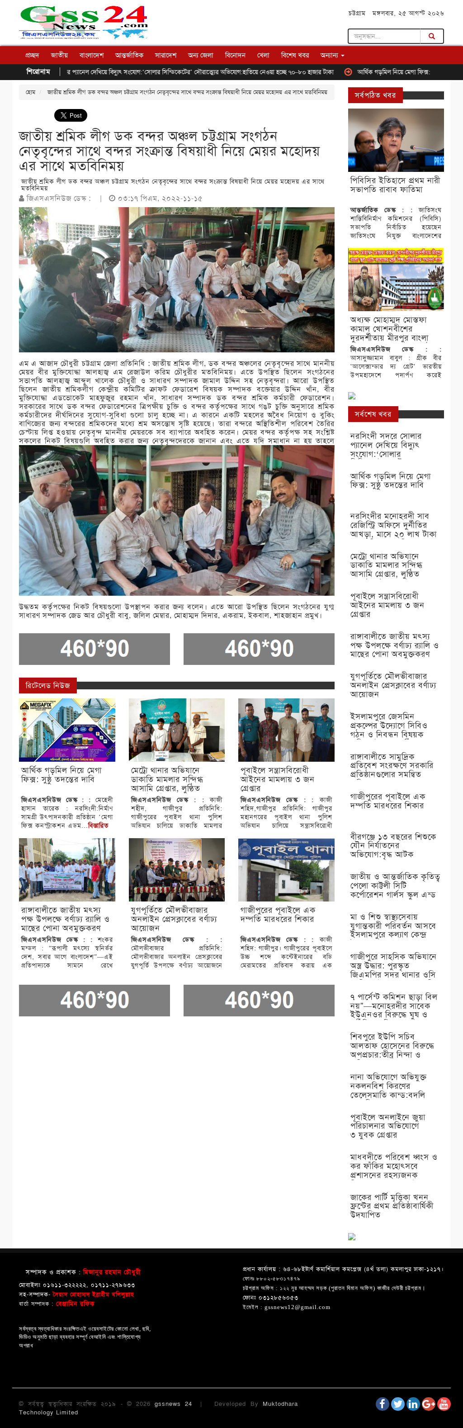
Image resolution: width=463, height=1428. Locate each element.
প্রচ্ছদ (32, 55)
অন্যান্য (330, 55)
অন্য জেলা (200, 55)
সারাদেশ (165, 55)
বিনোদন (235, 55)
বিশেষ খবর (295, 55)
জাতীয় (59, 55)
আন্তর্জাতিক (129, 55)
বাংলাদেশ (92, 55)
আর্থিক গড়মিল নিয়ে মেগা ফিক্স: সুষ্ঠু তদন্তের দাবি (376, 72)
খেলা (263, 55)
